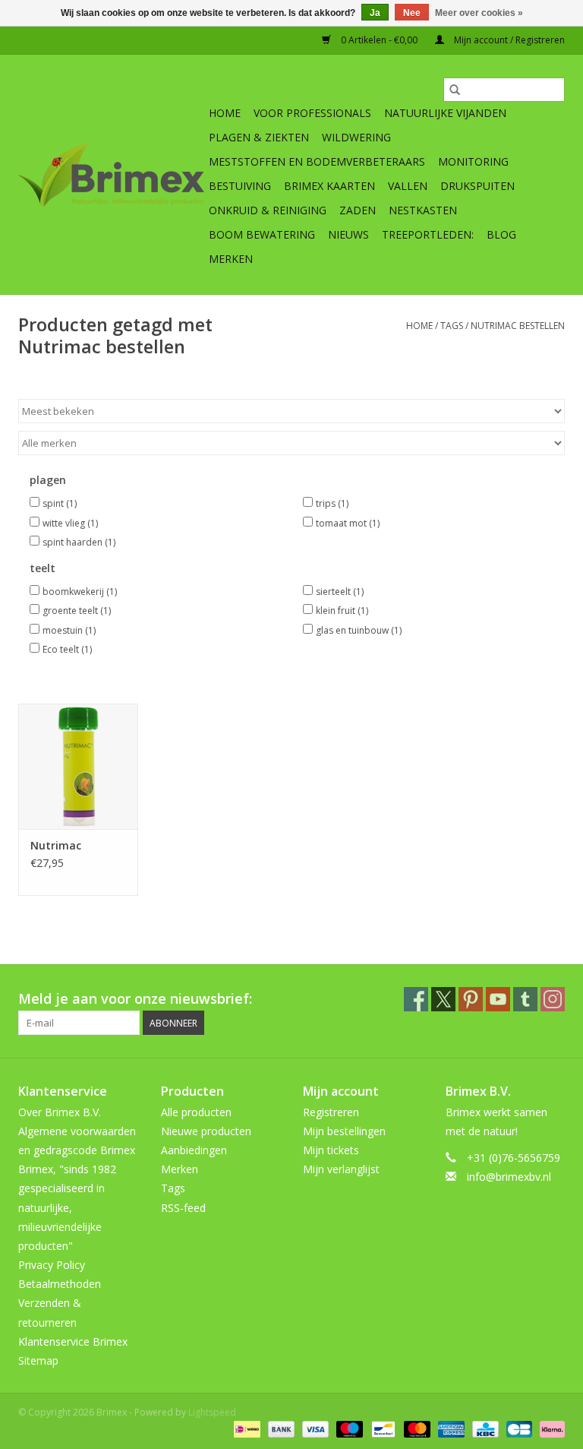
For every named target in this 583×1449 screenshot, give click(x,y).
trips (332, 503)
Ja (375, 13)
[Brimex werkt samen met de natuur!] (111, 175)
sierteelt (340, 591)
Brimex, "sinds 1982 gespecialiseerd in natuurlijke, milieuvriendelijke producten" (67, 1207)
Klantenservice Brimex (73, 1341)
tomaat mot (348, 523)
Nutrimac (55, 845)
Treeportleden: (428, 234)
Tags (451, 325)
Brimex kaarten (329, 186)
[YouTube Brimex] (498, 999)
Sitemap (38, 1360)
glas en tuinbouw (359, 630)
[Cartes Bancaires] (517, 1428)
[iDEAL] (245, 1428)
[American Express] (450, 1428)
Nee (412, 13)
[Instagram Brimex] (552, 999)
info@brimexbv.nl (509, 1176)
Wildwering (356, 137)
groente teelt (77, 610)
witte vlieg (70, 523)
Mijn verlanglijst (341, 1169)
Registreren (331, 1112)
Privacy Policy (51, 1265)
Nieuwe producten (206, 1131)
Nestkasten (423, 210)
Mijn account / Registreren (508, 39)
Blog (501, 234)
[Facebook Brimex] (416, 999)
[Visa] (314, 1428)
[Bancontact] (382, 1428)
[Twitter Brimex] (443, 999)
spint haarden (79, 542)
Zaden (357, 210)
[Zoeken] (454, 90)
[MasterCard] (416, 1428)
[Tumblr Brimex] (525, 999)
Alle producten (196, 1112)
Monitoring (473, 161)
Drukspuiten (477, 186)
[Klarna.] (549, 1428)
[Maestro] (348, 1428)
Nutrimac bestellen (518, 325)
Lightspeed (212, 1412)
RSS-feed (183, 1208)
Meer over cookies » (479, 13)
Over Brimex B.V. (59, 1112)
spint (60, 503)
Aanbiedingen (194, 1150)
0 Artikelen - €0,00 (379, 39)
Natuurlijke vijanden (445, 113)
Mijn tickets (331, 1150)
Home (225, 113)
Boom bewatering (262, 234)
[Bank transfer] (280, 1428)
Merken (231, 259)
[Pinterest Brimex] (471, 999)
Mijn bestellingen (344, 1131)
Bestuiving (240, 186)
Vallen (407, 186)
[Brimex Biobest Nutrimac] (78, 766)
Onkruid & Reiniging (267, 210)
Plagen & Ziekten (259, 137)
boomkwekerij (80, 591)
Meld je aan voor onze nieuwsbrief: (135, 999)
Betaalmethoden (59, 1284)
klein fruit (342, 610)
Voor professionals (312, 113)
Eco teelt (67, 649)
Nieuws (348, 234)
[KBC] (483, 1428)
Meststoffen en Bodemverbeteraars (317, 161)
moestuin (69, 630)
